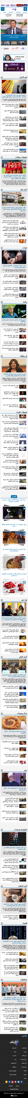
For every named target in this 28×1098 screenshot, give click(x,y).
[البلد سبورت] (19, 5)
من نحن (17, 1085)
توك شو (14, 1055)
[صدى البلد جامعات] (13, 5)
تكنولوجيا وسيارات (12, 1070)
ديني (15, 1059)
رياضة (15, 1051)
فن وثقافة (24, 1055)
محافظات (14, 1067)
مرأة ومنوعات (23, 1059)
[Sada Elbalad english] (3, 5)
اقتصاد (25, 1070)
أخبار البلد (11, 12)
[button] (25, 29)
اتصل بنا (10, 1085)
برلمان (25, 1074)
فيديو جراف (23, 1067)
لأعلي (23, 1036)
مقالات (25, 1078)
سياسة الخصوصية (14, 1089)
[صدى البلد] (14, 9)
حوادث (4, 12)
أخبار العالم (24, 1063)
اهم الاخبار (18, 12)
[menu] (25, 9)
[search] (2, 9)
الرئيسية (25, 12)
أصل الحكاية (13, 1063)
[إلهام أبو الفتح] (14, 60)
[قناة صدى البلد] (25, 5)
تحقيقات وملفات (12, 1074)
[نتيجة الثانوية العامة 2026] (14, 49)
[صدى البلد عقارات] (8, 5)
